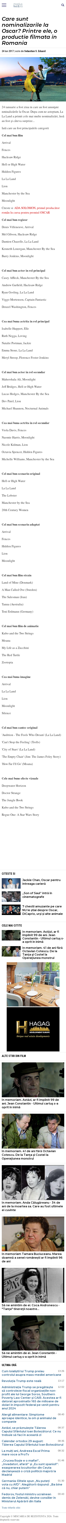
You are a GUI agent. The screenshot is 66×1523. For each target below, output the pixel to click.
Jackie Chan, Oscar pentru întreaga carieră (41, 881)
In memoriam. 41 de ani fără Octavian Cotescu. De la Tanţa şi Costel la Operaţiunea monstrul (42, 953)
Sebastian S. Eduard (35, 51)
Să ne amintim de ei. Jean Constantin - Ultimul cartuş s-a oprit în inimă (29, 1354)
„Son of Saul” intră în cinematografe (37, 895)
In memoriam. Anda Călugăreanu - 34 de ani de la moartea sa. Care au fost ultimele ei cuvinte (32, 1206)
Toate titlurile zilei (11, 1507)
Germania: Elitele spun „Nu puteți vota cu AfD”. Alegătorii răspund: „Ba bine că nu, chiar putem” (32, 1484)
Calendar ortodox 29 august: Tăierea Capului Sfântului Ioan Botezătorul (32, 1442)
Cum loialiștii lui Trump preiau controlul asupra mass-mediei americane (31, 1373)
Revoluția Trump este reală (21, 1381)
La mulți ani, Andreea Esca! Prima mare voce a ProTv (26, 1452)
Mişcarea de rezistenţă (33, 5)
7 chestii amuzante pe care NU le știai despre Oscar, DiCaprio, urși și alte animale (42, 910)
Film (23, 1056)
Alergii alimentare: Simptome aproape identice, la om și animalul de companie (29, 1418)
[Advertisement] (33, 844)
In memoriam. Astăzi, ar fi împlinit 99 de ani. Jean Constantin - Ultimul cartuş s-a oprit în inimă (43, 936)
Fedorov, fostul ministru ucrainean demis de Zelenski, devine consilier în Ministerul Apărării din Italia (29, 1498)
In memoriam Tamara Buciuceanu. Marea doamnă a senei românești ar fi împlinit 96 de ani (32, 1257)
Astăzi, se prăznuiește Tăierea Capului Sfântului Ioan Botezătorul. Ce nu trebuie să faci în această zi (31, 1431)
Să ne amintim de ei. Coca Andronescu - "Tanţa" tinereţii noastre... (30, 1307)
